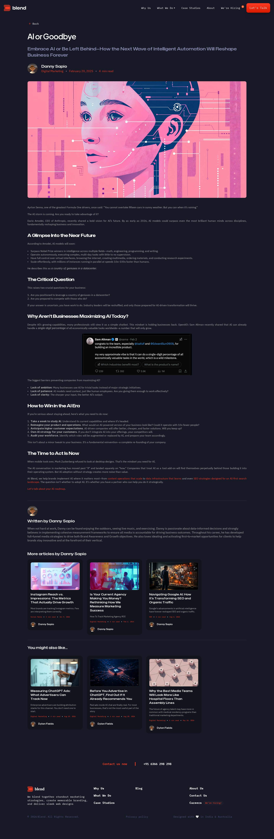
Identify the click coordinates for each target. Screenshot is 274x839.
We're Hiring (230, 8)
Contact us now (115, 764)
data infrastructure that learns (163, 478)
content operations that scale (125, 478)
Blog (138, 788)
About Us (196, 788)
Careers (195, 803)
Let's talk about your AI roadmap (46, 488)
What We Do (165, 8)
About (211, 8)
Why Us (146, 8)
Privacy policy (137, 816)
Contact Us (198, 795)
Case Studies (190, 8)
